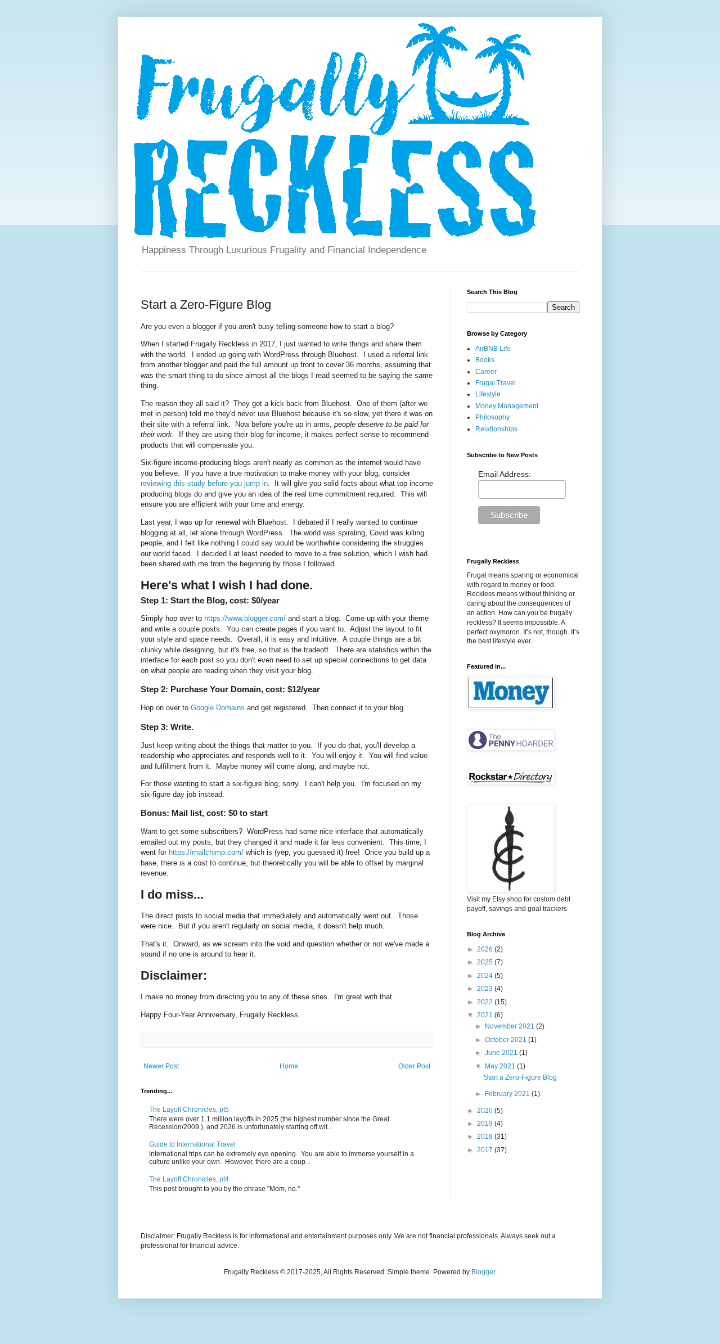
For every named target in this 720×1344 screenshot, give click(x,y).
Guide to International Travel (192, 1144)
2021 (485, 1015)
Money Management (506, 406)
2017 (485, 1150)
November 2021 (510, 1026)
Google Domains (218, 707)
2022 (485, 1002)
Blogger (483, 1272)
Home (289, 1066)
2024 (485, 976)
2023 (485, 989)
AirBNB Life (493, 349)
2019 (485, 1123)
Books (484, 360)
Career (486, 372)
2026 (485, 949)
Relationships (496, 429)
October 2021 (506, 1040)
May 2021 (501, 1066)
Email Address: (504, 474)
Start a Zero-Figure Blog (520, 1077)
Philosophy (492, 417)
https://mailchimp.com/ (206, 852)
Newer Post (161, 1066)
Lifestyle (488, 394)
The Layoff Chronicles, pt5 (189, 1109)
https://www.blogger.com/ (245, 618)
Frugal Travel (495, 383)
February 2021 (508, 1094)
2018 (485, 1136)
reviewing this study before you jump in (204, 483)
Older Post (414, 1066)
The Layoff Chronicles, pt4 (189, 1179)
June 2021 (502, 1053)
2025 (485, 962)
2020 (485, 1111)
